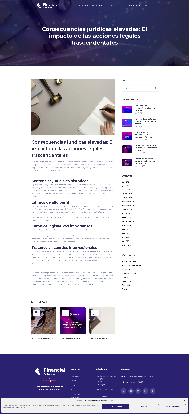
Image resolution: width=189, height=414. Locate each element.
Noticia (125, 277)
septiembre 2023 (128, 206)
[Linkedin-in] (123, 391)
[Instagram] (145, 391)
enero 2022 (126, 217)
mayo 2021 (126, 237)
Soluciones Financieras (105, 389)
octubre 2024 (127, 198)
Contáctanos (134, 6)
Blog (121, 6)
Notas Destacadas (129, 273)
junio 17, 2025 (139, 126)
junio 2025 (126, 186)
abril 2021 (125, 241)
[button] (185, 401)
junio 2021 (126, 233)
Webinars (75, 390)
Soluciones (97, 6)
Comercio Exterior (129, 261)
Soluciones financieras (130, 281)
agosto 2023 (127, 210)
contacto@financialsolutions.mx (139, 376)
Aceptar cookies (115, 407)
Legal (102, 385)
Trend (124, 289)
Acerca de (83, 6)
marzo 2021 (126, 245)
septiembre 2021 (128, 221)
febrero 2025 (127, 190)
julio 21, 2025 (139, 113)
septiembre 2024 (129, 202)
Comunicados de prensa (131, 265)
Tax (101, 382)
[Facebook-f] (152, 391)
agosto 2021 (127, 225)
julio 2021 (125, 229)
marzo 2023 (126, 214)
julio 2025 (125, 182)
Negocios (126, 269)
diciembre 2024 (128, 194)
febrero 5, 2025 (140, 166)
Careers (111, 6)
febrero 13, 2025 (140, 153)
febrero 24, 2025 (140, 140)
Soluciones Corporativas (106, 376)
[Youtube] (131, 391)
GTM (102, 379)
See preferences (172, 407)
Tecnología (126, 285)
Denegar (143, 407)
